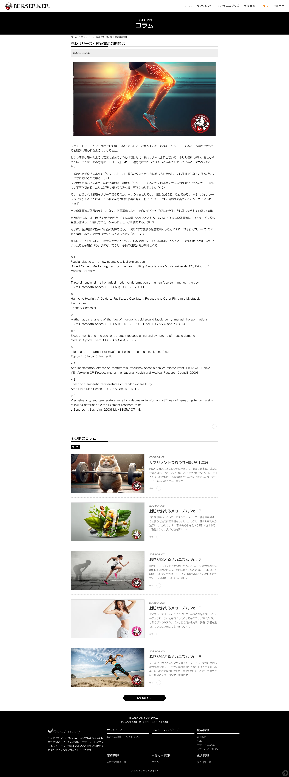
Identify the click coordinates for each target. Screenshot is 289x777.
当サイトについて (206, 745)
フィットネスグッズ (165, 730)
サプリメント (116, 730)
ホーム (74, 37)
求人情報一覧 (204, 762)
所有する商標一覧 (116, 762)
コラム (264, 6)
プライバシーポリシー (209, 749)
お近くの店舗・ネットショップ (123, 737)
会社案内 (202, 737)
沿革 (199, 741)
